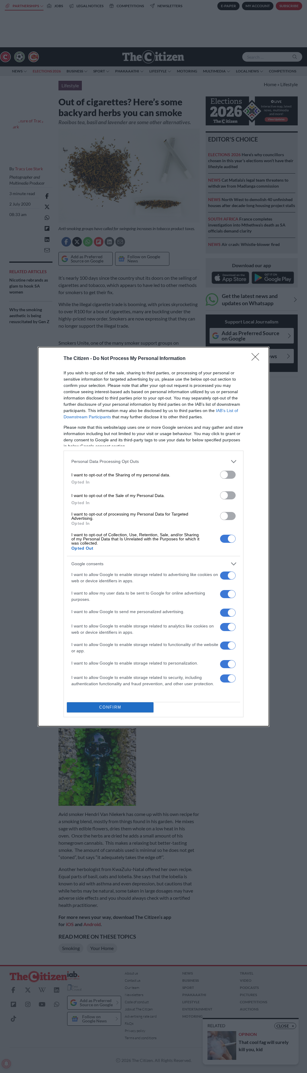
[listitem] (153, 461)
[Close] (257, 358)
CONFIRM (110, 707)
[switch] (228, 475)
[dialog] (153, 536)
